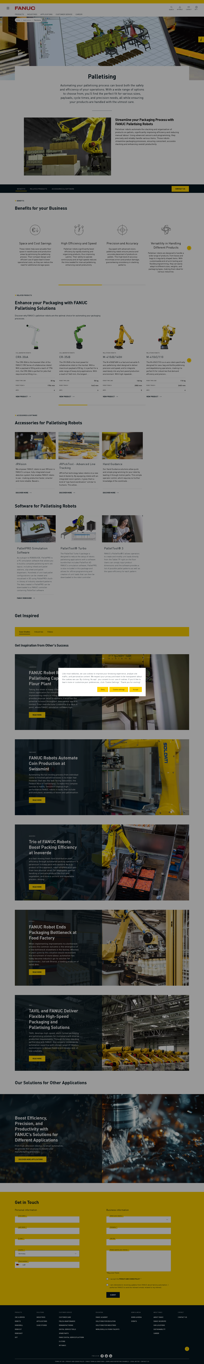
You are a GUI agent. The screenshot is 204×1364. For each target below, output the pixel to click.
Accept (135, 689)
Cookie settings (119, 689)
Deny (103, 689)
